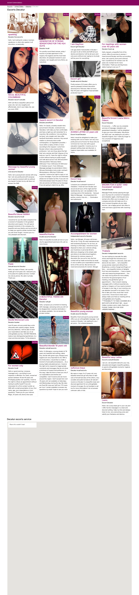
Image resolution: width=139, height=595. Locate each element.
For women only (15, 365)
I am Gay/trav (77, 44)
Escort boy (76, 179)
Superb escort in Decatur (51, 120)
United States (19, 6)
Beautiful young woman (82, 311)
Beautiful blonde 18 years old (53, 345)
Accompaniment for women (84, 233)
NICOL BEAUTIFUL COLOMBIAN (17, 96)
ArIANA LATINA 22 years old (84, 132)
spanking (12, 34)
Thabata (106, 251)
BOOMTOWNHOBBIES (14, 3)
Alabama (28, 6)
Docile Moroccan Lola (18, 320)
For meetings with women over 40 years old (114, 45)
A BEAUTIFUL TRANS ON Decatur (51, 298)
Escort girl (75, 79)
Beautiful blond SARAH (19, 214)
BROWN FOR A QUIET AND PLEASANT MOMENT (114, 186)
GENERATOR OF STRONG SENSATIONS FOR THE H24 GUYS (52, 43)
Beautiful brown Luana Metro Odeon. (115, 119)
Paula (10, 264)
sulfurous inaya (78, 368)
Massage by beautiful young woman (21, 168)
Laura (104, 400)
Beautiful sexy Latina (112, 357)
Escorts (9, 6)
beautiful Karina (46, 234)
